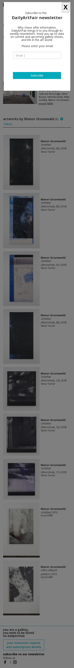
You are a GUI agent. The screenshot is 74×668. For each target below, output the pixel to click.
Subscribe (37, 75)
